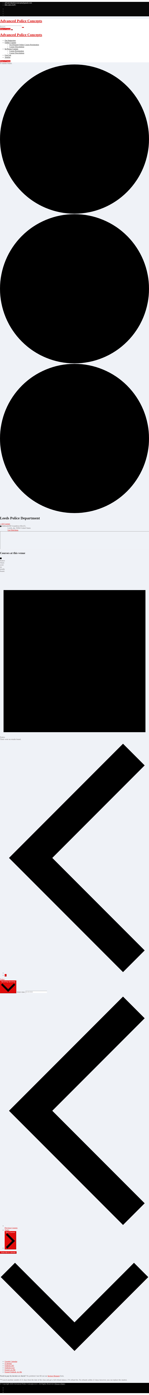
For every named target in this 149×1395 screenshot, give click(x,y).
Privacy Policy (59, 1384)
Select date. (21, 992)
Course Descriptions (16, 47)
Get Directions (13, 530)
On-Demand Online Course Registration (24, 45)
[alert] (1, 564)
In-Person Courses (11, 49)
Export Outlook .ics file (13, 1372)
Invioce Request (54, 1376)
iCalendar (8, 1364)
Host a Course (5, 29)
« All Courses (5, 524)
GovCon (8, 55)
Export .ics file (10, 1370)
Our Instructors (10, 41)
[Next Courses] (6, 975)
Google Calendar (11, 1361)
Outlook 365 (9, 1366)
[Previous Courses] (77, 973)
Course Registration (16, 51)
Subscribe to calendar (8, 1252)
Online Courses (10, 43)
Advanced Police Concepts (21, 21)
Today (2, 979)
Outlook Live (10, 1368)
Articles (7, 57)
